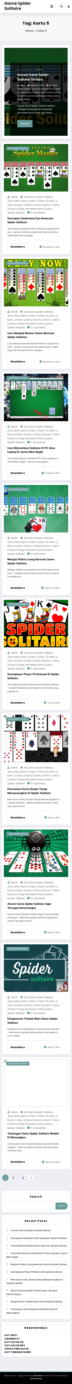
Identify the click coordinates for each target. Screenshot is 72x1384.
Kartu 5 (44, 92)
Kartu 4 (37, 92)
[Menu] (51, 6)
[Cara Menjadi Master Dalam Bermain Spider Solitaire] (36, 282)
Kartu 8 (22, 96)
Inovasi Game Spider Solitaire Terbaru (33, 77)
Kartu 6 (51, 92)
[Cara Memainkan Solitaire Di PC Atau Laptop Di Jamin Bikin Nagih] (36, 397)
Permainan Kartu (45, 96)
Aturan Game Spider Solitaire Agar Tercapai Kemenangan (29, 906)
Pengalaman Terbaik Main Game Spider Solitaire (32, 1020)
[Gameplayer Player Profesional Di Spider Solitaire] (36, 623)
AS (50, 85)
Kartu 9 (29, 96)
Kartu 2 (23, 92)
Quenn (56, 96)
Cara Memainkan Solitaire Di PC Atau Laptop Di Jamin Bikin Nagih (31, 450)
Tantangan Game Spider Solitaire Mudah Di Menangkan (33, 1135)
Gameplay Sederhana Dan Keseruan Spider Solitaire (30, 220)
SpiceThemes (36, 1378)
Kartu (39, 89)
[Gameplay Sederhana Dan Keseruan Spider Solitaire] (36, 167)
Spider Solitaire (24, 99)
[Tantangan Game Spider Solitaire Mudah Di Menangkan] (36, 1082)
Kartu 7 (48, 204)
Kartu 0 (45, 89)
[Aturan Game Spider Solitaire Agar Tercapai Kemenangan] (36, 853)
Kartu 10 (43, 200)
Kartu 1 (52, 89)
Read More (25, 124)
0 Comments (38, 212)
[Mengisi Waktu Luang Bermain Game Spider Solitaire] (36, 508)
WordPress (39, 1375)
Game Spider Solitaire (17, 6)
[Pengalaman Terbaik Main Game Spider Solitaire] (36, 967)
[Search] (61, 6)
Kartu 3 (30, 92)
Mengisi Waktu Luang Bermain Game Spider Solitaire (30, 561)
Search (36, 1196)
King (35, 96)
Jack (33, 89)
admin (23, 85)
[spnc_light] (69, 6)
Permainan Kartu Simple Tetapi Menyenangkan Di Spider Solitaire (29, 791)
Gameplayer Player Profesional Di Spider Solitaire (33, 676)
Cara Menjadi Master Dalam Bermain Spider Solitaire (30, 335)
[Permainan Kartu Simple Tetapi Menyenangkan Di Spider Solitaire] (36, 738)
